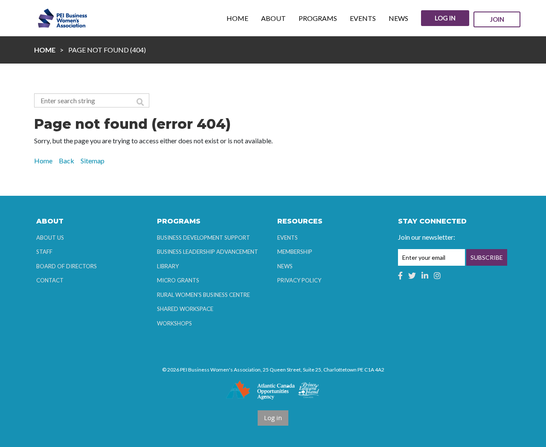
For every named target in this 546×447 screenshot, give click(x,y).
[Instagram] (437, 275)
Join (497, 19)
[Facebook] (400, 275)
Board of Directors (66, 266)
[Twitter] (412, 275)
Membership (294, 251)
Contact (50, 280)
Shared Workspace (185, 308)
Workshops (174, 323)
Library (168, 266)
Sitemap (93, 161)
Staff (44, 251)
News (285, 266)
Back (66, 161)
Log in (445, 18)
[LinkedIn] (424, 275)
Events (287, 237)
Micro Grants (178, 280)
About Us (50, 237)
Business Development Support (203, 237)
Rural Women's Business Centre (203, 294)
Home (44, 50)
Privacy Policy (299, 280)
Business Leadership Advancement (207, 251)
